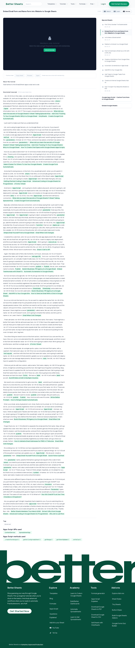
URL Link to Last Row (56, 514)
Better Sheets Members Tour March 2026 (26, 511)
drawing (10, 157)
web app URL (36, 256)
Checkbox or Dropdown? (12, 497)
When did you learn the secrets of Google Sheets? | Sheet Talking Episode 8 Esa (33, 112)
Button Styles (117, 610)
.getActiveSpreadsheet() (32, 539)
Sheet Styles (116, 599)
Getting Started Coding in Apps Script (17, 181)
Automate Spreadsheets (75, 610)
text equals (8, 353)
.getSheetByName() (62, 539)
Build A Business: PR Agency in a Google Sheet (39, 269)
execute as (52, 242)
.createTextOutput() (11, 539)
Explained (53, 617)
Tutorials (63, 4)
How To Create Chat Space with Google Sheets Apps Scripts (43, 147)
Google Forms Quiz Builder (119, 624)
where (57, 101)
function (39, 225)
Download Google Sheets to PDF (97, 608)
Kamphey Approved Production (32, 644)
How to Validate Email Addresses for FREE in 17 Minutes (34, 441)
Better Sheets (14, 4)
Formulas (82, 4)
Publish (46, 266)
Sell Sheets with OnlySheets (97, 624)
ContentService (10, 532)
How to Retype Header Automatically (24, 400)
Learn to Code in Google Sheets (76, 594)
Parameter (55, 489)
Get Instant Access (119, 4)
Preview (29, 75)
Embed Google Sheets (109, 106)
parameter (46, 210)
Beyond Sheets (107, 20)
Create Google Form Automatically (27, 201)
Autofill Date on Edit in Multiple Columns (23, 378)
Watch (109, 11)
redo (44, 358)
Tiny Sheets (116, 604)
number (36, 472)
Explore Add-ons (118, 593)
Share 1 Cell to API (43, 250)
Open (38, 75)
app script (32, 504)
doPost (6, 137)
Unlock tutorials (49, 50)
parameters (10, 140)
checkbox (48, 484)
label (38, 375)
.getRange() (48, 539)
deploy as (56, 225)
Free (91, 4)
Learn (118, 11)
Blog (51, 598)
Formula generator (98, 593)
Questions (53, 614)
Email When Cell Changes (45, 233)
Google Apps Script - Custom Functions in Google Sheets (115, 98)
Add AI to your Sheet (57, 623)
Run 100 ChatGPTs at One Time (53, 494)
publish (38, 266)
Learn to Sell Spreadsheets (75, 618)
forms (25, 375)
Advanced (7, 524)
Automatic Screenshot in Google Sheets (38, 271)
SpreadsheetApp (24, 532)
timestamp (37, 288)
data (12, 196)
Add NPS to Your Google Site (19, 293)
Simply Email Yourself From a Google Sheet (19, 233)
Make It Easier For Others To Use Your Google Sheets (23, 164)
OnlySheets (43, 116)
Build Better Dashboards (74, 602)
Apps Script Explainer (95, 600)
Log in (103, 4)
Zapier (6, 109)
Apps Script (37, 135)
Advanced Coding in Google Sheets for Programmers (29, 514)
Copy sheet (19, 75)
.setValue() (76, 539)
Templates (51, 4)
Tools (73, 4)
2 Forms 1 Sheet (19, 184)
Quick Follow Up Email (56, 456)
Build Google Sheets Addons (119, 616)
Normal (128, 11)
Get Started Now (19, 611)
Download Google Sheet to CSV (97, 616)
